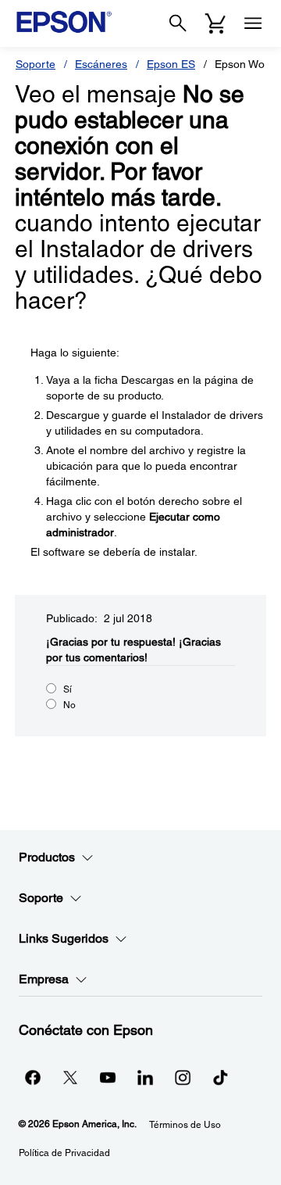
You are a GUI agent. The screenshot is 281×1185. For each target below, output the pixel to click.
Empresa (44, 979)
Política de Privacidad (64, 1152)
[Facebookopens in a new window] (33, 1077)
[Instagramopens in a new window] (183, 1077)
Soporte (35, 64)
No (69, 705)
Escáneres (101, 64)
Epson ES (171, 64)
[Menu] (252, 23)
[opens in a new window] (220, 1077)
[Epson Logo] (64, 22)
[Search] (177, 23)
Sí (67, 689)
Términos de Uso (185, 1124)
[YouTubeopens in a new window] (108, 1077)
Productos (47, 857)
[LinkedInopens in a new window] (145, 1077)
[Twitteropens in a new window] (70, 1077)
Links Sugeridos (63, 938)
